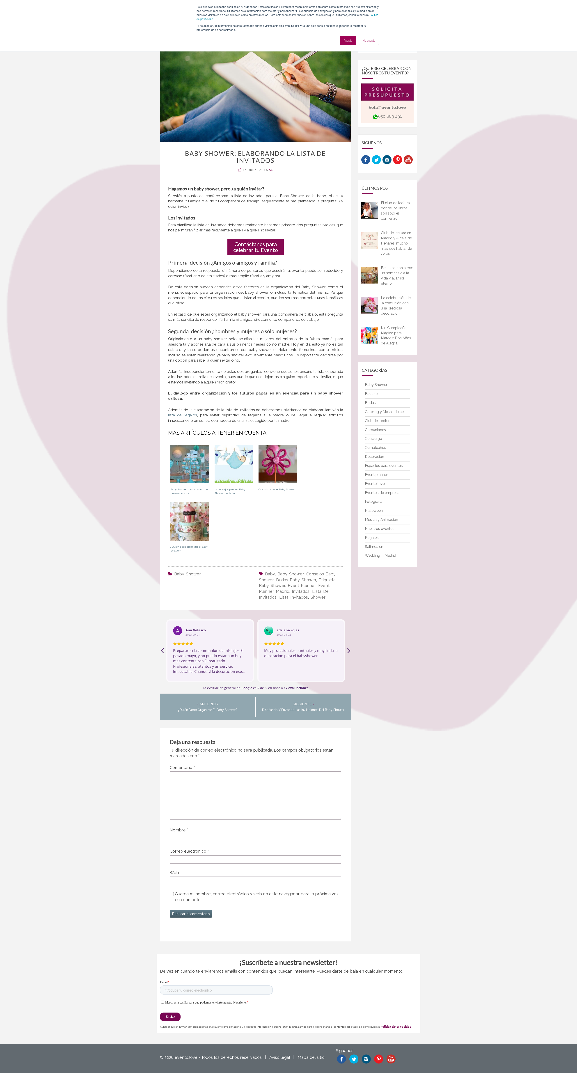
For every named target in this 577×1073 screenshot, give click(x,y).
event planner (302, 585)
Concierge (373, 438)
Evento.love (375, 484)
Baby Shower (187, 574)
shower (318, 597)
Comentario (182, 767)
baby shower (290, 574)
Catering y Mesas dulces (385, 412)
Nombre (179, 830)
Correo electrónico (189, 851)
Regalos (372, 537)
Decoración (374, 457)
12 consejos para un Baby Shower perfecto (230, 491)
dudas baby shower (296, 579)
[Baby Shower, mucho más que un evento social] (189, 465)
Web (174, 872)
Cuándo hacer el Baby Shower (277, 489)
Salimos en (374, 547)
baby (270, 574)
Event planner (376, 475)
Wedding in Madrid (380, 555)
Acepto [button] (348, 40)
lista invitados (293, 597)
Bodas (370, 403)
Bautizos (372, 394)
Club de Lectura (378, 421)
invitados (300, 591)
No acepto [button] (369, 40)
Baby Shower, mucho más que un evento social (189, 491)
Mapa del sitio (311, 1057)
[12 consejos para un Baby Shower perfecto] (234, 465)
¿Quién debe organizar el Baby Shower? (189, 548)
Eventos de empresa (382, 493)
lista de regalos (182, 415)
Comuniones (375, 430)
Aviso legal (279, 1057)
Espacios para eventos (384, 466)
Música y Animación (381, 519)
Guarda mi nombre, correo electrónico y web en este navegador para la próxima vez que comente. (257, 896)
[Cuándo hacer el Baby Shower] (278, 465)
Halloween (374, 510)
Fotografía (373, 501)
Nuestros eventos (379, 528)
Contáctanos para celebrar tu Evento (255, 247)
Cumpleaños (375, 447)
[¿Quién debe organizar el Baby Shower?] (189, 523)
